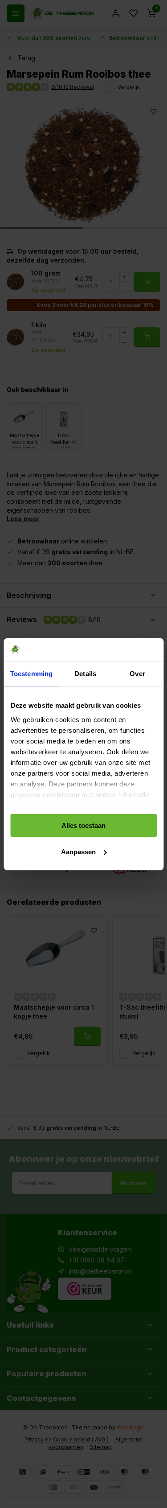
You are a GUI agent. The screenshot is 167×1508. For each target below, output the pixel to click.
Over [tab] (137, 673)
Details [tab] (85, 673)
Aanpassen (78, 852)
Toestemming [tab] (31, 673)
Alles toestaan (83, 825)
